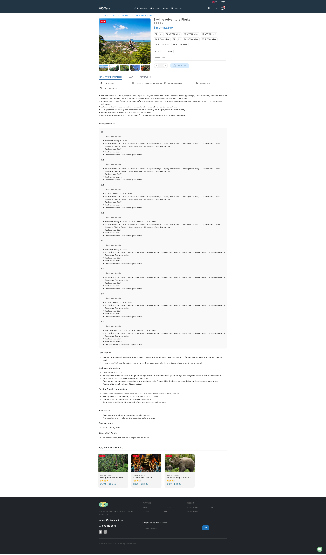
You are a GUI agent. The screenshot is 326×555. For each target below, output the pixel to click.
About (144, 507)
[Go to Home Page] (99, 15)
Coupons (178, 8)
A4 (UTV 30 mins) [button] (162, 39)
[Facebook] (100, 532)
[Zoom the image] (103, 503)
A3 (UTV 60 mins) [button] (191, 34)
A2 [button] (161, 34)
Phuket (110, 475)
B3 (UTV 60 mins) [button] (209, 39)
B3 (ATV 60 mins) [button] (191, 39)
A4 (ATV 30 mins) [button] (209, 34)
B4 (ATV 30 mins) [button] (162, 44)
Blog (165, 511)
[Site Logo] (105, 8)
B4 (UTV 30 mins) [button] (180, 44)
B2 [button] (179, 39)
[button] (209, 8)
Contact (211, 507)
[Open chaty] (319, 549)
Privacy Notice (192, 511)
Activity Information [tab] (110, 77)
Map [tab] (131, 77)
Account (145, 511)
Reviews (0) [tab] (145, 77)
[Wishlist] (215, 8)
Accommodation (160, 8)
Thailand (103, 475)
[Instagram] (105, 532)
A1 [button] (156, 34)
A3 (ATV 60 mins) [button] (173, 34)
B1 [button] (174, 39)
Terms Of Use (192, 507)
